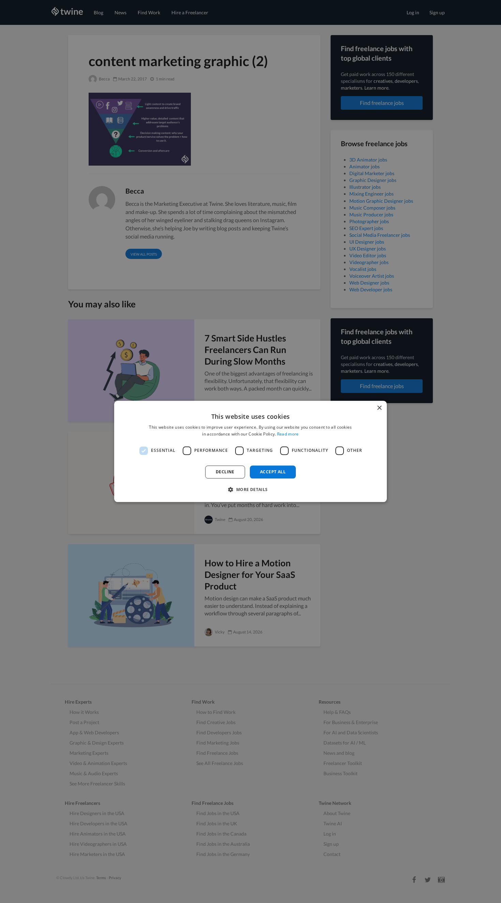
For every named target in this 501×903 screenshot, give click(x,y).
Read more (288, 434)
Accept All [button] (273, 472)
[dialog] (250, 451)
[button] (250, 490)
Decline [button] (225, 472)
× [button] (379, 408)
